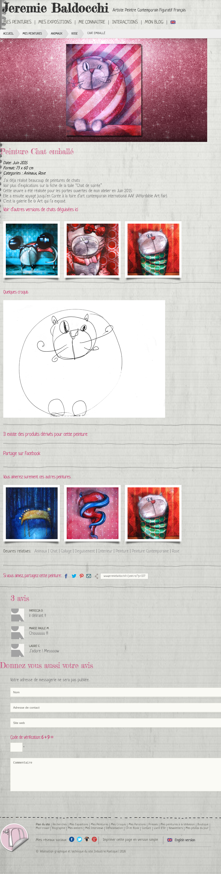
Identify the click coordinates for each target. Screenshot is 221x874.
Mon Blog (154, 22)
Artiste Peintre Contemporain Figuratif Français (149, 10)
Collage (66, 551)
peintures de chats (65, 181)
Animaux (56, 33)
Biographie (58, 828)
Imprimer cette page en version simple (130, 840)
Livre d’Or (160, 828)
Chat (54, 551)
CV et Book (132, 828)
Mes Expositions (78, 824)
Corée (56, 196)
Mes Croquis (118, 824)
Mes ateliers (75, 828)
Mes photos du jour (197, 828)
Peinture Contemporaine (150, 551)
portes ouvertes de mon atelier (86, 191)
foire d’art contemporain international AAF (101, 196)
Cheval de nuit (23, 496)
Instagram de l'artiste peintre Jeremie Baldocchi (87, 839)
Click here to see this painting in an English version (173, 22)
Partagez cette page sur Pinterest (81, 576)
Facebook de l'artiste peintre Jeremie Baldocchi (71, 839)
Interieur (105, 551)
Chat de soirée (145, 496)
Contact (146, 828)
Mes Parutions (137, 824)
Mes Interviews (94, 828)
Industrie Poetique (106, 851)
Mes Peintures (32, 33)
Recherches (60, 824)
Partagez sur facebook (66, 576)
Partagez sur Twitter (73, 576)
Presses (153, 824)
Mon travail (42, 828)
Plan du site (43, 824)
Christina (78, 496)
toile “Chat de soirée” (85, 186)
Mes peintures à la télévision (178, 824)
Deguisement (85, 551)
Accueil (8, 33)
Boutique (202, 824)
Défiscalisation (114, 828)
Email (89, 576)
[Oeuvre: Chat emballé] (103, 90)
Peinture (122, 551)
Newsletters (176, 828)
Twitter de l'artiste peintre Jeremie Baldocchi (79, 839)
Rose (74, 33)
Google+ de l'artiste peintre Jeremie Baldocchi (94, 839)
